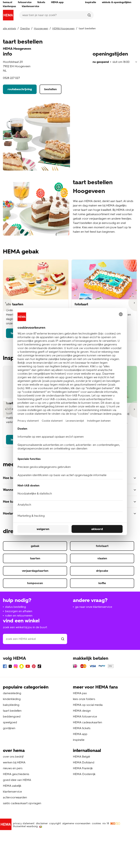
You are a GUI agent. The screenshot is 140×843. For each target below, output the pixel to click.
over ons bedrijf (13, 756)
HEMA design (82, 710)
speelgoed (10, 722)
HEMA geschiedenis (16, 774)
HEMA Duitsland (83, 762)
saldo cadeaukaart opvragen (22, 803)
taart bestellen (12, 710)
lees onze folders (84, 699)
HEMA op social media (88, 705)
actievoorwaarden (15, 797)
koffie (102, 583)
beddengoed (11, 716)
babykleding (11, 705)
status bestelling (15, 607)
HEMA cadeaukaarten (87, 722)
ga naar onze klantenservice (93, 607)
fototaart (102, 546)
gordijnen (9, 728)
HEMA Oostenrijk (84, 774)
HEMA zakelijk (12, 785)
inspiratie (78, 740)
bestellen (50, 89)
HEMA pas (80, 693)
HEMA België (81, 756)
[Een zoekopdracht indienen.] (89, 15)
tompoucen (35, 583)
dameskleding (12, 693)
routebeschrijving (20, 89)
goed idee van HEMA (17, 780)
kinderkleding (12, 699)
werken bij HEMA (14, 762)
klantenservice (12, 791)
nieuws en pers (12, 768)
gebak (35, 546)
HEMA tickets (81, 728)
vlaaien (102, 558)
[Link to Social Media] (5, 667)
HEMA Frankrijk (83, 768)
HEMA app (80, 734)
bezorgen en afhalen (18, 611)
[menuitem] (7, 2)
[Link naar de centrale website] (8, 15)
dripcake (102, 570)
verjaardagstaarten (35, 570)
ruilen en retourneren (18, 615)
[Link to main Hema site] (6, 825)
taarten (35, 558)
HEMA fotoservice (85, 716)
